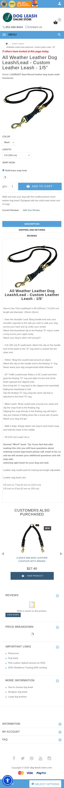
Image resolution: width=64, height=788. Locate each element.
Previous (3, 553)
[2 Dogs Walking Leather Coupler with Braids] (32, 538)
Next (61, 553)
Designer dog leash (17, 692)
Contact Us (35, 27)
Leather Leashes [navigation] (18, 44)
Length (6, 149)
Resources (13, 653)
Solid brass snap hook (16, 170)
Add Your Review (31, 210)
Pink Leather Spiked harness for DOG (26, 663)
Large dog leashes (17, 696)
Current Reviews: (10, 210)
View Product (35, 576)
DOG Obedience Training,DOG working (27, 667)
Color (6, 136)
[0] (55, 24)
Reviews (32, 236)
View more (13, 615)
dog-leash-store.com (41, 767)
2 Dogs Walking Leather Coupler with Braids (32, 559)
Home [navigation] (7, 44)
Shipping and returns (32, 230)
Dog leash (13, 658)
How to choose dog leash (20, 687)
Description (32, 224)
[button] (58, 34)
